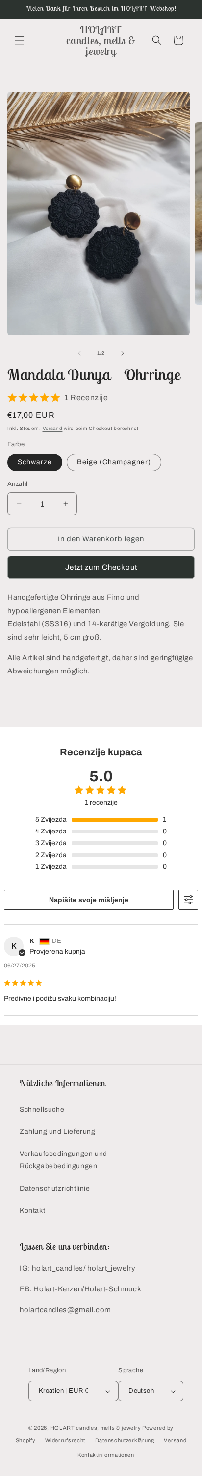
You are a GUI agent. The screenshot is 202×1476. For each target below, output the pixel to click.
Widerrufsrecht (65, 1440)
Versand (53, 428)
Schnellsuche (42, 1109)
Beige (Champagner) (114, 462)
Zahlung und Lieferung (58, 1131)
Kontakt (32, 1210)
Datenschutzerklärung (124, 1440)
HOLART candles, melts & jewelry (95, 1428)
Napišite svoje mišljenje (88, 900)
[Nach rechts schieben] (122, 353)
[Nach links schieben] (79, 353)
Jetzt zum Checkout (101, 567)
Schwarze (35, 462)
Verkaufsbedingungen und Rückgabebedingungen (63, 1160)
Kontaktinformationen (105, 1455)
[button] (19, 40)
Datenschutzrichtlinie (55, 1188)
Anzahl (17, 484)
